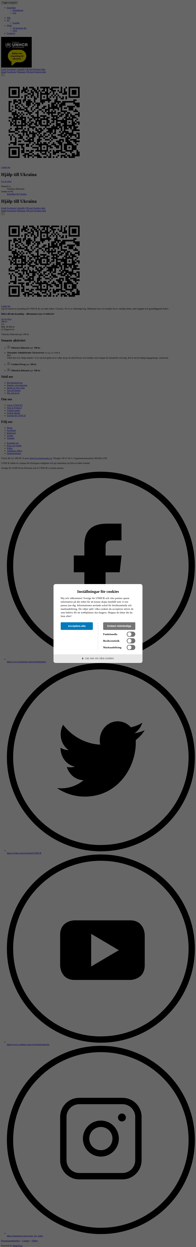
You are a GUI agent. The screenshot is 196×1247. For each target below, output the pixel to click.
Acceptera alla (77, 626)
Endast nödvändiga (119, 626)
